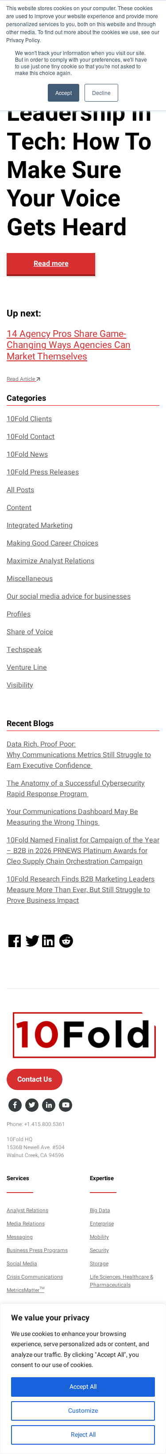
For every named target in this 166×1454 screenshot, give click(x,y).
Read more (51, 263)
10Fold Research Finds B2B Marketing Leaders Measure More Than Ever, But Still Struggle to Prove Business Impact (80, 890)
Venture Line (27, 667)
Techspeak (24, 649)
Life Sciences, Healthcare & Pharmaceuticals (121, 1281)
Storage (99, 1264)
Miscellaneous (30, 578)
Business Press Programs (37, 1250)
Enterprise (102, 1224)
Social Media (22, 1264)
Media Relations (26, 1224)
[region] (83, 1379)
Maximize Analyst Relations (50, 561)
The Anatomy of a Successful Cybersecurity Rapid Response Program (76, 788)
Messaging (20, 1237)
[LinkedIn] (48, 1106)
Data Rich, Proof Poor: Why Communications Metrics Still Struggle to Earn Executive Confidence (79, 755)
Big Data (100, 1210)
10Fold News (27, 454)
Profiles (19, 614)
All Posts (20, 490)
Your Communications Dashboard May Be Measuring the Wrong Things (72, 817)
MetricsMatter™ (25, 1290)
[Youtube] (65, 1106)
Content (19, 507)
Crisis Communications (35, 1277)
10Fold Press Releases (43, 472)
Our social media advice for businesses (69, 596)
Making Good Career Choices (52, 543)
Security (99, 1250)
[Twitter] (31, 1106)
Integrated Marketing (40, 525)
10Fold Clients (29, 419)
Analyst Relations (27, 1210)
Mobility (99, 1237)
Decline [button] (101, 92)
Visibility (20, 685)
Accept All (83, 1386)
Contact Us (34, 1079)
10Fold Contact (30, 436)
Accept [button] (63, 92)
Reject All (83, 1434)
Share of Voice (30, 632)
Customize (83, 1410)
